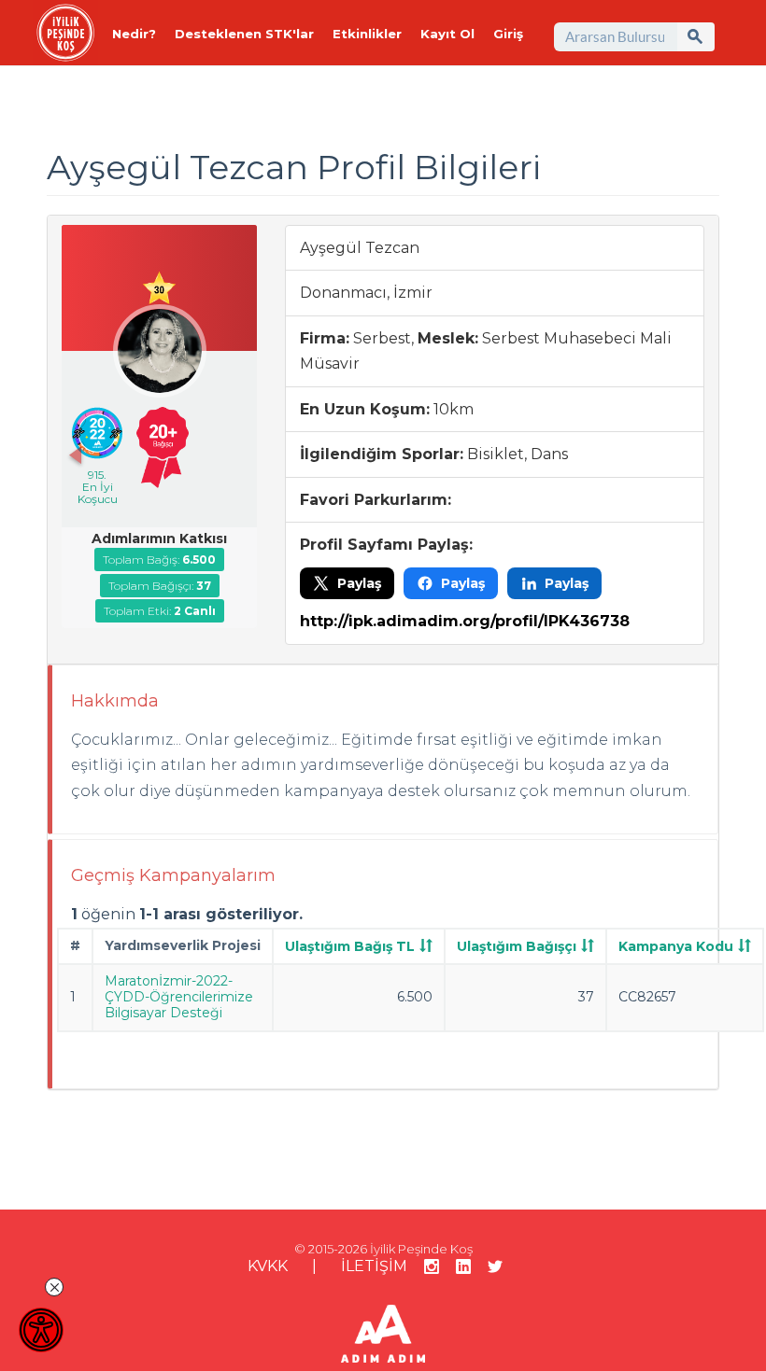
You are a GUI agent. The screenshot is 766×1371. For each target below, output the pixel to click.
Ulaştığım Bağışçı (516, 946)
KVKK (268, 1266)
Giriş (508, 33)
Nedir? (134, 33)
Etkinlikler (367, 33)
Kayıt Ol (447, 33)
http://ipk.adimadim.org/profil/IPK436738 (465, 621)
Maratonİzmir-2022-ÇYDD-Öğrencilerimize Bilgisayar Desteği (179, 996)
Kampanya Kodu (675, 946)
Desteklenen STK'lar (244, 33)
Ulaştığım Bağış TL (350, 946)
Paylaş (359, 583)
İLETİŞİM (374, 1266)
